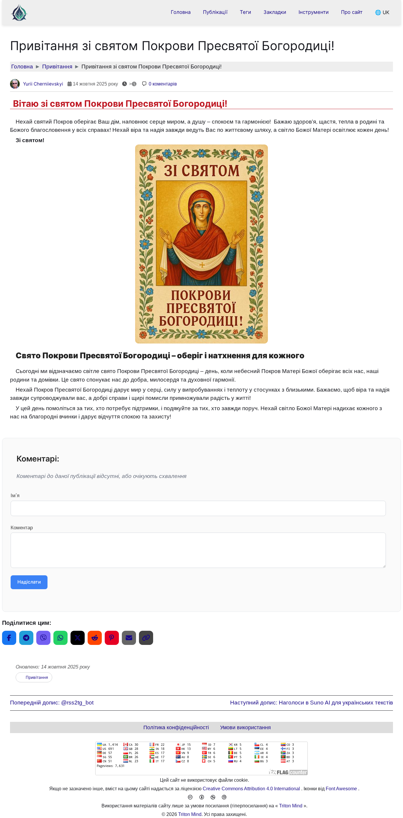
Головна (181, 12)
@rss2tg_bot (52, 702)
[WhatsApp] (60, 638)
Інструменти (314, 12)
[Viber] (43, 638)
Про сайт (352, 12)
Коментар (22, 527)
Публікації (215, 12)
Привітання (37, 677)
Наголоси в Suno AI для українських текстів (311, 702)
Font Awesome (342, 788)
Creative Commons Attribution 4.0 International (252, 788)
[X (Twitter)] (78, 638)
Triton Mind (290, 805)
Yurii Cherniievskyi (43, 84)
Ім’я (15, 495)
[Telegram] (26, 638)
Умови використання (245, 727)
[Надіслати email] (129, 638)
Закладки (274, 12)
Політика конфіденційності (176, 727)
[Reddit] (95, 638)
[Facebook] (9, 638)
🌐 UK (382, 12)
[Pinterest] (112, 638)
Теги (245, 12)
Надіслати (29, 582)
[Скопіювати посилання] (146, 638)
